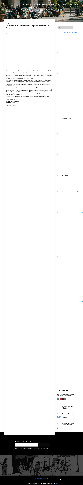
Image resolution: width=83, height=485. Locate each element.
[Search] (74, 27)
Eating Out (28, 4)
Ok (56, 483)
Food (34, 4)
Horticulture (58, 4)
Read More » (64, 408)
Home (23, 4)
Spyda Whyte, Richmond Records (67, 407)
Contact (76, 4)
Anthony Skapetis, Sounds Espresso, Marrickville (68, 424)
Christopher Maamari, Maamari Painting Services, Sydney (68, 414)
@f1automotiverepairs (14, 103)
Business (44, 4)
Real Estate (51, 4)
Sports (64, 4)
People (38, 4)
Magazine (70, 4)
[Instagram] (63, 399)
